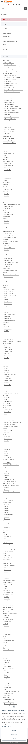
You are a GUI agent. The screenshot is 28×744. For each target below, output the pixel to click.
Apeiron (5, 202)
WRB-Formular (6, 36)
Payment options (7, 33)
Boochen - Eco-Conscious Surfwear (11, 485)
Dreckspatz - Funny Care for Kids (12, 77)
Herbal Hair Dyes (8, 337)
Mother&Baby (7, 679)
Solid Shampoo (8, 260)
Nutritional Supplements (10, 576)
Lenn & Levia (6, 322)
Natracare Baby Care (9, 98)
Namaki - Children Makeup (9, 142)
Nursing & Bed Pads (9, 131)
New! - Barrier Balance (9, 289)
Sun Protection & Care (9, 314)
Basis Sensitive (8, 301)
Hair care (6, 432)
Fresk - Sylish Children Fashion (10, 469)
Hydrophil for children (9, 85)
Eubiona (5, 654)
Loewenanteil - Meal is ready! (10, 603)
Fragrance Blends (8, 387)
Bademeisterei (6, 216)
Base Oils (6, 382)
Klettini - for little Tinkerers (10, 174)
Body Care (6, 193)
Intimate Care (7, 229)
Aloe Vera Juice (8, 401)
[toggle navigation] (2, 1)
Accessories (7, 266)
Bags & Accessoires (9, 479)
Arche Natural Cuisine (8, 542)
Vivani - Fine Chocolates (8, 630)
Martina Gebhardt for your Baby (12, 91)
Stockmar (5, 186)
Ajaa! (4, 647)
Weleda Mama (7, 133)
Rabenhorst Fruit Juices (8, 609)
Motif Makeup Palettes (9, 147)
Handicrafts (7, 157)
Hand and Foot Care (9, 447)
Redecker (5, 159)
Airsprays (6, 391)
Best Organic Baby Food (8, 62)
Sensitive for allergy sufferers (11, 691)
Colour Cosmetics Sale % (10, 295)
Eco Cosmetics (6, 243)
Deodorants (7, 310)
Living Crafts (7, 121)
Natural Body (7, 411)
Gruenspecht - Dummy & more (11, 116)
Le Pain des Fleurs (7, 590)
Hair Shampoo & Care (9, 335)
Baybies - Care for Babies (10, 75)
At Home (6, 516)
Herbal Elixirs (7, 621)
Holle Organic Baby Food (10, 65)
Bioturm (5, 218)
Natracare (5, 670)
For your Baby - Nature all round (10, 106)
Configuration (14, 734)
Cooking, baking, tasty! (9, 549)
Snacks (6, 574)
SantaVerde (5, 395)
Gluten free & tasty (7, 563)
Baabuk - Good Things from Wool (11, 465)
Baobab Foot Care (8, 362)
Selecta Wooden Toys (8, 161)
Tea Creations (7, 540)
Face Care (6, 196)
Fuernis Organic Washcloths (9, 481)
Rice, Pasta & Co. (7, 611)
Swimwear (6, 473)
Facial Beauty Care (8, 291)
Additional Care (8, 351)
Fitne (4, 561)
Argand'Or (5, 191)
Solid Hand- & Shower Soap (11, 262)
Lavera (4, 287)
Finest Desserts (8, 557)
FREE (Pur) (6, 330)
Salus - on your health (8, 619)
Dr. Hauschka (6, 239)
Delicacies (6, 617)
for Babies (6, 506)
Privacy (9, 726)
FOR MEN (6, 453)
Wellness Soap (7, 416)
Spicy (5, 588)
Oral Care (6, 372)
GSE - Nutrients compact (9, 580)
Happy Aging (7, 347)
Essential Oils (7, 384)
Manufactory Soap (8, 206)
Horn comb (7, 664)
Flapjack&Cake (7, 536)
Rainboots (6, 475)
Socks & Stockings (8, 514)
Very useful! (7, 518)
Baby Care (6, 357)
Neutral (6, 299)
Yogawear (6, 489)
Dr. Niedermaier (7, 559)
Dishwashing (7, 687)
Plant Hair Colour (8, 276)
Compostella (6, 652)
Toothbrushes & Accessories (11, 706)
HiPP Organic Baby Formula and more (13, 67)
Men (5, 414)
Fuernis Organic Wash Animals (11, 112)
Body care (6, 399)
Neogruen (5, 151)
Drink (5, 638)
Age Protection (7, 328)
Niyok (4, 364)
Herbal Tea (7, 601)
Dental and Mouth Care (8, 701)
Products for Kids (8, 693)
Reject (14, 738)
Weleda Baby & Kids (9, 104)
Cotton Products (6, 697)
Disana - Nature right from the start (13, 108)
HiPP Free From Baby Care (10, 83)
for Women (7, 510)
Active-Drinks (7, 457)
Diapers (6, 496)
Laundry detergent (8, 500)
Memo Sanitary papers (8, 668)
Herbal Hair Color (8, 214)
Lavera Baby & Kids (9, 87)
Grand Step (7, 114)
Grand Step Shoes (7, 502)
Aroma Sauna (7, 378)
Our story (5, 28)
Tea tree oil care (8, 233)
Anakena (5, 200)
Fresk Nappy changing (9, 110)
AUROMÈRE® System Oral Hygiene (12, 204)
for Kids (6, 508)
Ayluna (4, 210)
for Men (6, 512)
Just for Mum (6, 125)
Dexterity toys (7, 172)
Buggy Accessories (8, 165)
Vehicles (6, 176)
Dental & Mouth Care (9, 320)
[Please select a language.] (9, 4)
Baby (5, 471)
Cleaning (6, 685)
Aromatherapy (7, 376)
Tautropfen (5, 418)
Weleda (4, 434)
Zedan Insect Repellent (8, 459)
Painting (6, 155)
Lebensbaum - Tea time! (8, 594)
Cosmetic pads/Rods (9, 699)
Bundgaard (5, 467)
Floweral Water (8, 380)
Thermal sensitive (8, 409)
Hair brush (7, 660)
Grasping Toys (7, 169)
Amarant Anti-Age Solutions (11, 426)
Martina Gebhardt (7, 343)
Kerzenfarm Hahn (7, 656)
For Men (6, 360)
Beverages (6, 578)
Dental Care (7, 455)
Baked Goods (7, 569)
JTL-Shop (16, 742)
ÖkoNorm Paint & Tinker (8, 153)
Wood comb (7, 662)
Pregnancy (6, 451)
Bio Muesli (6, 615)
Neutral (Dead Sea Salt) (10, 237)
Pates (5, 538)
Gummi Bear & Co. (7, 582)
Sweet (5, 586)
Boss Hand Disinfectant (8, 649)
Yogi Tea (5, 642)
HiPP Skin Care (6, 268)
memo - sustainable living (9, 140)
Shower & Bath (8, 225)
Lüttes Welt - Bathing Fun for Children (13, 89)
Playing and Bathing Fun (8, 184)
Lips (5, 297)
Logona (4, 324)
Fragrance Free (8, 430)
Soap (5, 689)
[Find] (25, 8)
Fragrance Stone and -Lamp (11, 393)
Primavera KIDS (8, 100)
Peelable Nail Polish (9, 149)
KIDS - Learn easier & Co (10, 374)
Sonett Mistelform (7, 405)
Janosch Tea (7, 599)
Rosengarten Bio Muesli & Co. (10, 613)
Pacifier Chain (7, 163)
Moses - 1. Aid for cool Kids (10, 96)
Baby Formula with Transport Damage (13, 71)
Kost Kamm (5, 658)
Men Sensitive (7, 318)
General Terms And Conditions (10, 41)
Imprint (4, 726)
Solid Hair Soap (8, 258)
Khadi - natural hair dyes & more (11, 274)
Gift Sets (6, 389)
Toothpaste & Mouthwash (10, 703)
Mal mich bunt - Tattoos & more (10, 138)
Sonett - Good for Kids (9, 102)
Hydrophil (5, 272)
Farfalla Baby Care (8, 81)
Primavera (5, 366)
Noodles (6, 572)
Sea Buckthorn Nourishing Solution (12, 422)
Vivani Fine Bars (8, 634)
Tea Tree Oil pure (8, 235)
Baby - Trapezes (8, 167)
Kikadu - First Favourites (10, 118)
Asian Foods (7, 545)
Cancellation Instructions (9, 47)
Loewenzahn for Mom (9, 129)
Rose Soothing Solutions (10, 424)
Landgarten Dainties (7, 584)
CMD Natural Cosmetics (8, 231)
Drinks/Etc (6, 626)
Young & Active (8, 349)
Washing (6, 683)
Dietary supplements (9, 640)
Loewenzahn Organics (9, 69)
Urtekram (5, 428)
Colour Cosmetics (8, 293)
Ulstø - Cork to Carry (7, 521)
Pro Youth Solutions (9, 420)
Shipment (5, 49)
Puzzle (6, 180)
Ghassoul (6, 333)
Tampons (6, 672)
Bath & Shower (8, 303)
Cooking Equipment (9, 551)
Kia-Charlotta (6, 283)
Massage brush (8, 666)
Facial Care (7, 397)
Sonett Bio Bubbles (7, 182)
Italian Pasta (7, 555)
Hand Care (7, 308)
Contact (4, 31)
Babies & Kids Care (7, 73)
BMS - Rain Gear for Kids (9, 483)
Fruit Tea (6, 596)
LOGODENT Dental (8, 339)
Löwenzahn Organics (8, 605)
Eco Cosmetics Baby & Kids (10, 79)
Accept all (14, 730)
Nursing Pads (7, 494)
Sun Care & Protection (9, 247)
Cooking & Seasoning (9, 565)
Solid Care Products (7, 256)
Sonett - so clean (7, 681)
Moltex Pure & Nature (9, 94)
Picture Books (7, 178)
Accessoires (7, 527)
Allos (4, 532)
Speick (4, 407)
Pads (5, 674)
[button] (13, 4)
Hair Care (6, 198)
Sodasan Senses (6, 403)
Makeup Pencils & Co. (9, 145)
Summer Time (7, 355)
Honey (5, 534)
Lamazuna (5, 285)
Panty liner (7, 676)
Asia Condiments (8, 547)
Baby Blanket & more (9, 498)
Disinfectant (7, 695)
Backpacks (6, 525)
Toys (5, 477)
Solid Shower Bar (8, 264)
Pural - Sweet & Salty (8, 607)
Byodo (4, 553)
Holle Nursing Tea (8, 127)
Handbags (6, 523)
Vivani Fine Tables (8, 632)
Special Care (7, 208)
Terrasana (5, 628)
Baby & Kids (7, 254)
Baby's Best (7, 567)
